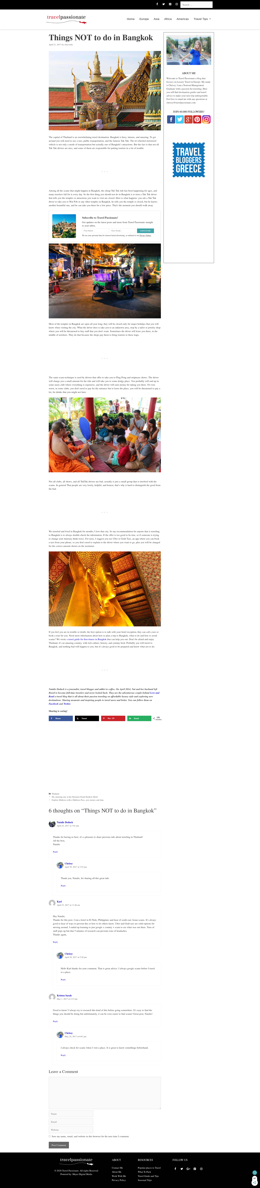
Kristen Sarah (64, 995)
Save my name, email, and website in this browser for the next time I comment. (90, 1136)
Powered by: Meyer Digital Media (76, 1174)
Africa (168, 18)
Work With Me (119, 1176)
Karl (59, 901)
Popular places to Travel (149, 1167)
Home (131, 18)
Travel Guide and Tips (148, 1176)
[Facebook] (157, 4)
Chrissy (69, 863)
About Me (116, 1171)
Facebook (53, 703)
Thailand (55, 793)
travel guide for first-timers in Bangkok (87, 639)
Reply (55, 851)
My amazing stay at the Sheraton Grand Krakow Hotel (75, 796)
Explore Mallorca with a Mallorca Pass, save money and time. (78, 800)
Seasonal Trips (145, 1180)
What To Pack (144, 1171)
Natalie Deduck (65, 822)
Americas (183, 18)
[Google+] (188, 1169)
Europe (144, 18)
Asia (156, 18)
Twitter (67, 703)
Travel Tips (201, 18)
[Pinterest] (170, 4)
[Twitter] (163, 4)
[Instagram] (176, 4)
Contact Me (117, 1167)
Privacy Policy (119, 1180)
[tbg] (188, 180)
